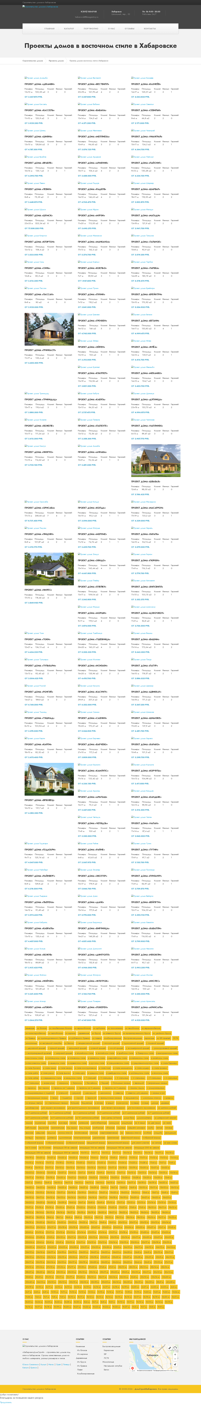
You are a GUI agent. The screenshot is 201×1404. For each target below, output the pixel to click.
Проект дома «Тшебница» (94, 639)
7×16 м (110, 1291)
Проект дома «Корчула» (146, 770)
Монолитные (108, 1361)
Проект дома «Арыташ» (92, 797)
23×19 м (167, 1242)
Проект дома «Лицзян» (39, 534)
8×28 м (68, 1301)
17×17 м (29, 1207)
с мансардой (89, 1093)
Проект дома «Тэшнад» (39, 718)
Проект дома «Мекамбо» (146, 373)
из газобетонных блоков (60, 1028)
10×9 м (123, 1157)
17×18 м (39, 1207)
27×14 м (40, 1267)
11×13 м (164, 1157)
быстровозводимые (133, 1038)
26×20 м (94, 1262)
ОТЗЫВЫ (129, 28)
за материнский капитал (165, 1117)
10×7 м (104, 1157)
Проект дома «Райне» (91, 849)
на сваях (167, 1122)
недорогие (43, 1127)
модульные (127, 1122)
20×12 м (144, 1222)
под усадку (85, 1127)
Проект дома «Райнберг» (40, 876)
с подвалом (66, 1097)
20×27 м (151, 1227)
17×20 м (60, 1207)
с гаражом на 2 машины (88, 1087)
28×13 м (144, 1267)
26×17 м (72, 1262)
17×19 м (49, 1207)
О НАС (111, 28)
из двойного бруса (162, 1033)
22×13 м (93, 1237)
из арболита (99, 1028)
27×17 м (71, 1267)
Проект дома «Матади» (145, 215)
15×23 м (125, 1192)
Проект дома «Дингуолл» (94, 954)
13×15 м (163, 1172)
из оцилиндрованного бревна (52, 1038)
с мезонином (105, 1093)
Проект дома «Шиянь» (38, 136)
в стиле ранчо (47, 1073)
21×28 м (40, 1237)
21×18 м (123, 1232)
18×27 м (29, 1217)
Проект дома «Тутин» (144, 849)
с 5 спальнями (154, 1078)
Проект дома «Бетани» (145, 320)
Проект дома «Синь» (37, 268)
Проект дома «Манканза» (94, 241)
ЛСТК (175, 1038)
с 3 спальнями (121, 1078)
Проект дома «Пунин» (91, 294)
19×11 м (98, 1217)
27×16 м (61, 1267)
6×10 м (39, 1286)
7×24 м (175, 1291)
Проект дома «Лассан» (39, 294)
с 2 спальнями (105, 1078)
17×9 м (142, 1207)
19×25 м (83, 1222)
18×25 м (155, 1212)
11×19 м (70, 1162)
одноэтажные (65, 1137)
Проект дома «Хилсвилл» (147, 586)
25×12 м (30, 1257)
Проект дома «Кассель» (40, 110)
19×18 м (172, 1217)
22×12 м (82, 1237)
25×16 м (73, 1257)
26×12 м (40, 1262)
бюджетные (87, 1102)
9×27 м (126, 1306)
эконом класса (65, 1132)
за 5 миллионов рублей (108, 1112)
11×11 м (143, 1157)
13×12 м (131, 1172)
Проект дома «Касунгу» (92, 691)
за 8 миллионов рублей (37, 1117)
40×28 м (170, 1282)
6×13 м (68, 1286)
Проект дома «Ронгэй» (39, 691)
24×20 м (83, 1252)
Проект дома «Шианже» (146, 718)
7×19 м (138, 1291)
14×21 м (174, 1182)
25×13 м (40, 1257)
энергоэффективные (109, 1132)
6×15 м (87, 1286)
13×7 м (29, 1182)
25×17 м (84, 1257)
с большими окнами (120, 1083)
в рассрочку (122, 1102)
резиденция (170, 1132)
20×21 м (95, 1227)
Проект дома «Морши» (92, 613)
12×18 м (122, 1167)
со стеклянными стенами (56, 1102)
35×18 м (95, 1282)
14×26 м (73, 1187)
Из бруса (81, 1361)
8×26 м (58, 1301)
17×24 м (102, 1207)
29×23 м (115, 1272)
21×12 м (60, 1232)
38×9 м (160, 1282)
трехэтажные (113, 1137)
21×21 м (155, 1232)
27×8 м (102, 1267)
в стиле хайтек (32, 1078)
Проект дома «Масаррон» (147, 507)
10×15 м (138, 1152)
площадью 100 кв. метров (92, 1147)
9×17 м (38, 1306)
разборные (98, 1127)
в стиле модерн (142, 1068)
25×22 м (116, 1257)
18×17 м (71, 1212)
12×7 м (81, 1172)
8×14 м (109, 1296)
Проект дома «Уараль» (145, 534)
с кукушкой (76, 1093)
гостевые (135, 1102)
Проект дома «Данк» (91, 902)
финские (29, 1132)
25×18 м (94, 1257)
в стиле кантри (65, 1068)
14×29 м (94, 1187)
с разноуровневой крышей (164, 1048)
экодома (51, 1132)
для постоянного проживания (141, 1107)
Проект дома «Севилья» (146, 110)
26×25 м (127, 1262)
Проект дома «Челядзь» (93, 823)
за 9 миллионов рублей (62, 1117)
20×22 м (106, 1227)
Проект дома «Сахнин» (92, 718)
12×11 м (49, 1167)
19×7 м (93, 1222)
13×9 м (48, 1182)
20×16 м (41, 1227)
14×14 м (100, 1182)
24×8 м (138, 1252)
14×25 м (62, 1187)
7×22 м (166, 1291)
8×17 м (137, 1296)
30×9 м (39, 1276)
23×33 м (96, 1247)
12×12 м (60, 1167)
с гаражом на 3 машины (114, 1087)
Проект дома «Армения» (93, 162)
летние (73, 1122)
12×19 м (133, 1167)
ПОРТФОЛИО (91, 28)
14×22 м (30, 1187)
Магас (51, 1364)
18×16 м (60, 1212)
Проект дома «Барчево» (93, 744)
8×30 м (77, 1301)
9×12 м (140, 1301)
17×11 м (120, 1202)
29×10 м (61, 1272)
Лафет (80, 1369)
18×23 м (134, 1212)
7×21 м (157, 1291)
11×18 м (60, 1162)
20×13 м (155, 1222)
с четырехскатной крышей (88, 1043)
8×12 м (90, 1296)
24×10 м (128, 1247)
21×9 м (50, 1237)
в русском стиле (96, 1063)
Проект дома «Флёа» (144, 347)
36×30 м (127, 1282)
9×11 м (130, 1301)
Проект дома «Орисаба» (40, 507)
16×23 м (167, 1197)
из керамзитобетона (151, 1028)
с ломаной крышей (155, 1043)
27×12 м (29, 1267)
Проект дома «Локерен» (93, 1007)
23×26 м (74, 1247)
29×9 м (125, 1272)
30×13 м (168, 1272)
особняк (147, 1132)
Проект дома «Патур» (144, 665)
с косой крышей (115, 1048)
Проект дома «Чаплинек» (147, 425)
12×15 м (91, 1167)
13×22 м (82, 1177)
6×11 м (49, 1286)
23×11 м (81, 1242)
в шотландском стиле (139, 1073)
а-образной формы (75, 1142)
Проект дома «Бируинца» (94, 928)
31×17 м (70, 1276)
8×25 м (48, 1301)
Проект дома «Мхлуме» (92, 534)
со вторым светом (34, 1102)
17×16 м (172, 1202)
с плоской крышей (111, 1043)
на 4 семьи (140, 1122)
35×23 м (106, 1282)
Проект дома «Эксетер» (92, 876)
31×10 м (49, 1276)
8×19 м (156, 1296)
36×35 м (149, 1282)
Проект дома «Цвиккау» (146, 691)
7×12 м (73, 1291)
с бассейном (91, 1083)
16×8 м (91, 1202)
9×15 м (168, 1301)
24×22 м (105, 1252)
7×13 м (82, 1291)
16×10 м (30, 1197)
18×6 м (50, 1217)
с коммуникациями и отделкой (40, 1093)
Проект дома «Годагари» (40, 849)
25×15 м (62, 1257)
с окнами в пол (158, 1093)
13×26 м (126, 1177)
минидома (114, 1122)
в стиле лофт (104, 1068)
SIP (105, 1354)
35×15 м (73, 1282)
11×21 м (91, 1162)
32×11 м (102, 1276)
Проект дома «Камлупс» (93, 770)
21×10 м (39, 1232)
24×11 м (138, 1247)
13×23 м (93, 1177)
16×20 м (135, 1197)
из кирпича (70, 1033)
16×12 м (50, 1197)
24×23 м (117, 1252)
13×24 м (104, 1177)
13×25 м (115, 1177)
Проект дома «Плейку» (92, 586)
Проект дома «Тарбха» (145, 268)
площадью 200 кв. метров (146, 1147)
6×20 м (135, 1286)
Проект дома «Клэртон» (40, 241)
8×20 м (165, 1296)
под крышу (72, 1127)
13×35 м (158, 1177)
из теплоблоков (55, 1033)
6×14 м (77, 1286)
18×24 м (144, 1212)
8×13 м (100, 1296)
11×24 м (122, 1162)
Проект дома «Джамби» (40, 84)
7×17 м (119, 1291)
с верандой (138, 1083)
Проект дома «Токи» (37, 639)
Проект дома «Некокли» (146, 954)
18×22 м (123, 1212)
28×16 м (165, 1267)
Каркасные (109, 1350)
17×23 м (91, 1207)
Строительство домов (33, 60)
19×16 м (151, 1217)
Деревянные (81, 1358)
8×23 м (29, 1301)
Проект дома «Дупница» (146, 399)
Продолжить (6, 1402)
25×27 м (127, 1257)
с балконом (76, 1083)
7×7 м (46, 1296)
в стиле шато (79, 1073)
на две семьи (154, 1122)
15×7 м (155, 1192)
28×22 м (40, 1272)
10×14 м (127, 1152)
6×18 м (116, 1286)
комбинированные (112, 1038)
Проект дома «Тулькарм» (40, 665)
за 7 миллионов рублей (159, 1112)
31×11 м (60, 1276)
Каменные (80, 1346)
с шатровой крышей (63, 1053)
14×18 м (142, 1182)
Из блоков (82, 1350)
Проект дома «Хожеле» (39, 425)
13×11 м (121, 1172)
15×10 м (143, 1187)
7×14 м (91, 1291)
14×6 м (104, 1187)
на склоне (156, 1142)
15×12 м (164, 1187)
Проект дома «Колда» (92, 507)
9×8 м (152, 1306)
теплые (159, 1127)
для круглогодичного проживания (83, 1107)
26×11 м (29, 1262)
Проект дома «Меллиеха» (94, 136)
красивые (63, 1122)
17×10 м (110, 1202)
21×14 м (81, 1232)
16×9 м (100, 1202)
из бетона (69, 1043)
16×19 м (124, 1197)
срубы (151, 1127)
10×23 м (73, 1157)
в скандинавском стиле (118, 1063)
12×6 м (72, 1172)
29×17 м (104, 1272)
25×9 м (159, 1257)
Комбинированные (85, 1373)
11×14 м (174, 1157)
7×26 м (29, 1296)
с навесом (118, 1093)
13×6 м (168, 1177)
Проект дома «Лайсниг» (146, 162)
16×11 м (40, 1197)
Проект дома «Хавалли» (146, 928)
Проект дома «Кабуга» (91, 399)
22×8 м (50, 1242)
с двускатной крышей (35, 1048)
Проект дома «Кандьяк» (146, 797)
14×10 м (58, 1182)
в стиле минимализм (122, 1068)
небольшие (31, 1127)
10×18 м (170, 1152)
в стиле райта (32, 1073)
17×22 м (81, 1207)
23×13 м (102, 1242)
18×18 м (81, 1212)
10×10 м (85, 1152)
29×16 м (93, 1272)
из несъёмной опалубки (51, 1043)
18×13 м (29, 1212)
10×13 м (116, 1152)
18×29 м (40, 1217)
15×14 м (29, 1192)
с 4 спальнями (138, 1078)
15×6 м (145, 1192)
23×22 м (52, 1247)
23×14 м (113, 1242)
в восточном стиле (34, 1058)
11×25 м (133, 1162)
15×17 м (61, 1192)
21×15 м (92, 1232)
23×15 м (124, 1242)
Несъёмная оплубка (113, 1365)
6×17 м (106, 1286)
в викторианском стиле (166, 1053)
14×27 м (84, 1187)
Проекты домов (56, 60)
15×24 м (136, 1192)
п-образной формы (151, 1137)
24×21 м (95, 1252)
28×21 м (30, 1272)
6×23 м (164, 1286)
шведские (40, 1132)
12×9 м (100, 1172)
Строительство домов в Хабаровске (39, 1389)
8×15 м (118, 1296)
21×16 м (102, 1232)
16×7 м (81, 1202)
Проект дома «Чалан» (145, 823)
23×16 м (135, 1242)
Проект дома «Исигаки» (93, 665)
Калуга (26, 1367)
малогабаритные (98, 1122)
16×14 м (71, 1197)
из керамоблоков (83, 1028)
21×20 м (145, 1232)
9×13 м (149, 1301)
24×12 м (149, 1247)
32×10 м (92, 1276)
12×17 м (112, 1167)
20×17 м (52, 1227)
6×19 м (125, 1286)
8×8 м (103, 1301)
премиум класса (133, 1132)
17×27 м (123, 1207)
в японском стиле (160, 1073)
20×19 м (73, 1227)
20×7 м (161, 1227)
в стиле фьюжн (63, 1073)
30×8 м (29, 1276)
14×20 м (163, 1182)
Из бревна (82, 1365)
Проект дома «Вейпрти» (146, 902)
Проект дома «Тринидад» (41, 399)
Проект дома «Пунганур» (146, 876)
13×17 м (29, 1177)
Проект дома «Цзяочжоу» (147, 613)
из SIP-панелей (163, 1038)
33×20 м (166, 1276)
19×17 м (161, 1217)
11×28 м (143, 1162)
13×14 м (152, 1172)
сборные (110, 1127)
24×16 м (40, 1252)
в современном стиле (51, 1078)
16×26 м (51, 1202)
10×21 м (51, 1157)
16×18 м (113, 1197)
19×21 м (51, 1222)
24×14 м (171, 1247)
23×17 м (145, 1242)
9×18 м (48, 1306)
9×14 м (159, 1301)
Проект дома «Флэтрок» (93, 981)
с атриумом (62, 1083)
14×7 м (114, 1187)
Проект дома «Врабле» (38, 162)
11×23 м (112, 1162)
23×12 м (92, 1242)
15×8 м (164, 1192)
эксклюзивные (81, 1132)
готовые (145, 1102)
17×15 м (161, 1202)
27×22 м (93, 1267)
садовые (121, 1127)
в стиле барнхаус (169, 1063)
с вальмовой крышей (77, 1048)
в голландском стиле (55, 1058)
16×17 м (103, 1197)
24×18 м (62, 1252)
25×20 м (105, 1257)
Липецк (66, 1364)
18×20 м (102, 1212)
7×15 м (101, 1291)
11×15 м (29, 1162)
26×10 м (170, 1257)
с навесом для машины (137, 1093)
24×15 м (30, 1252)
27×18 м (82, 1267)
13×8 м (38, 1182)
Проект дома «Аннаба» (92, 452)
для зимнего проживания (53, 1107)
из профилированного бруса (136, 1033)
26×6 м (138, 1262)
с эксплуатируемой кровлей (38, 1053)
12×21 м (154, 1167)
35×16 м (84, 1282)
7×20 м (147, 1291)
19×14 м (130, 1217)
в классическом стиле (36, 1063)
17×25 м (112, 1207)
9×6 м (135, 1306)
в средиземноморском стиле (145, 1063)
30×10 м (136, 1272)
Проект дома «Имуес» (38, 589)
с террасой (91, 1097)
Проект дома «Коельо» (92, 268)
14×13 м (89, 1182)
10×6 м (94, 1157)
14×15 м (110, 1182)
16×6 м (72, 1202)
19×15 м (141, 1217)
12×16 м (102, 1167)
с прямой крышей (56, 1048)
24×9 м (147, 1252)
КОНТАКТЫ (150, 28)
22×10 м (61, 1237)
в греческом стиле (96, 1058)
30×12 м (158, 1272)
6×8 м (37, 1291)
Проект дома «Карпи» (38, 744)
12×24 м (40, 1172)
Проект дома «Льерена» (39, 902)
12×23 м (30, 1172)
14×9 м (133, 1187)
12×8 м (91, 1172)
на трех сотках (170, 1142)
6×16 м (97, 1286)
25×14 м (51, 1257)
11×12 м (153, 1157)
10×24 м (84, 1157)
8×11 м (81, 1296)
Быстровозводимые (111, 1346)
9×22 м (86, 1306)
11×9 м (29, 1167)
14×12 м (79, 1182)
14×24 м (51, 1187)
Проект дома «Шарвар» (145, 189)
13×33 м (147, 1177)
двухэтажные (99, 1137)
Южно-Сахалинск (31, 1364)
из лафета (96, 1038)
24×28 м (128, 1252)
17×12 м (131, 1202)
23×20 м (30, 1247)
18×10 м (152, 1207)
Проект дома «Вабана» (92, 110)
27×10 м (158, 1262)
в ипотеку (99, 1102)
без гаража (44, 1087)
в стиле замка (49, 1068)
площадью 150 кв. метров (119, 1147)
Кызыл (43, 1364)
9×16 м (29, 1306)
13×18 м (40, 1177)
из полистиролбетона (36, 1033)
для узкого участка (140, 1142)
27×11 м (168, 1262)
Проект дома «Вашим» (145, 639)
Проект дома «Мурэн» (91, 215)
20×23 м (118, 1227)
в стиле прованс (159, 1068)
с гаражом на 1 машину (63, 1087)
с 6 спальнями (170, 1078)
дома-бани (129, 1117)
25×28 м (138, 1257)
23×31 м (85, 1247)
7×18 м (128, 1291)
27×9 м (112, 1267)
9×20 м (67, 1306)
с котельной (62, 1093)
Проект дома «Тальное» (146, 241)
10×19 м (30, 1157)
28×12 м (133, 1267)
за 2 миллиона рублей (36, 1112)
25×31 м (149, 1257)
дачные (154, 1102)
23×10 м (70, 1242)
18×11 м (162, 1207)
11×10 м (133, 1157)
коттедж (29, 1137)
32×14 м (113, 1276)
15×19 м (82, 1192)
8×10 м (71, 1296)
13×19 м (50, 1177)
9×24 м (106, 1306)
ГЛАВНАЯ (49, 28)
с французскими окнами (110, 1097)
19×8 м (103, 1222)
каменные (30, 1028)
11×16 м (39, 1162)
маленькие (83, 1122)
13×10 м (111, 1172)
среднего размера (136, 1127)
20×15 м (30, 1227)
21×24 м (30, 1237)
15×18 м (71, 1192)
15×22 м (114, 1192)
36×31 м (139, 1282)
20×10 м (123, 1222)
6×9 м (45, 1291)
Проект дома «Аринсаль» (147, 1007)
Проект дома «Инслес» (145, 981)
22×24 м (30, 1242)
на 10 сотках (45, 1147)
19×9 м (112, 1222)
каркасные (149, 1038)
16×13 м (61, 1197)
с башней (104, 1083)
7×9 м (62, 1296)
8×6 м (87, 1301)
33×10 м (144, 1276)
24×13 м (160, 1247)
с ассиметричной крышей (137, 1048)
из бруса (96, 1033)
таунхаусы (40, 1137)
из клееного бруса (111, 1033)
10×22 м (62, 1157)
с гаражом (31, 1087)
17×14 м (151, 1202)
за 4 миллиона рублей (84, 1112)
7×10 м (54, 1291)
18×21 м (112, 1212)
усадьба (158, 1132)
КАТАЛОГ (69, 28)
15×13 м (174, 1187)
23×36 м (107, 1247)
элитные (93, 1132)
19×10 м (88, 1217)
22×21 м (158, 1237)
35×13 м (62, 1282)
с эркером (168, 1097)
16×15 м (82, 1197)
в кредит (110, 1102)
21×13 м (71, 1232)
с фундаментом (131, 1097)
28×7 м (50, 1272)
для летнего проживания (113, 1107)
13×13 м (142, 1172)
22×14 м (104, 1237)
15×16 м (50, 1192)
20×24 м (129, 1227)
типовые (168, 1127)
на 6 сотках (31, 1147)
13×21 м (72, 1177)
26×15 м (62, 1262)
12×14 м (81, 1167)
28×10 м (122, 1267)
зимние (29, 1122)
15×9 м (174, 1192)
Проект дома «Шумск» (39, 215)
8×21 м (175, 1296)
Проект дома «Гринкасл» (40, 350)
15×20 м (93, 1192)
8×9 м (112, 1301)
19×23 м (72, 1222)
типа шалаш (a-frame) (111, 1117)
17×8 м (133, 1207)
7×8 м (54, 1296)
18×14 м (40, 1212)
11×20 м (81, 1162)
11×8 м (172, 1162)
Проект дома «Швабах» (145, 481)
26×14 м (51, 1262)
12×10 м (39, 1167)
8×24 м (38, 1301)
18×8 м (69, 1217)
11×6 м (153, 1162)
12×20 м (144, 1167)
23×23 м (63, 1247)
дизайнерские (32, 1107)
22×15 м (115, 1237)
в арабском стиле (125, 1053)
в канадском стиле (72, 1078)
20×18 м (62, 1227)
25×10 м (158, 1252)
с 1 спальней (90, 1078)
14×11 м (68, 1182)
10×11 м (95, 1152)
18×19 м (91, 1212)
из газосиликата (115, 1028)
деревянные (83, 1033)
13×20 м (61, 1177)
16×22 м (156, 1197)
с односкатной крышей (132, 1043)
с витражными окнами (157, 1083)
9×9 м (161, 1306)
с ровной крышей (97, 1048)
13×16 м (173, 1172)
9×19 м (57, 1306)
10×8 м (113, 1157)
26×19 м (83, 1262)
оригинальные (57, 1127)
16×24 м (30, 1202)
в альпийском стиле (84, 1053)
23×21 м (41, 1247)
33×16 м (155, 1276)
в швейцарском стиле (116, 1073)
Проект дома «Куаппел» (93, 373)
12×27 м (62, 1172)
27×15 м (50, 1267)
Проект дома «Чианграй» (146, 136)
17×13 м (141, 1202)
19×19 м (29, 1222)
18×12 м (172, 1207)
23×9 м (117, 1247)
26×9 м (147, 1262)
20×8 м (171, 1227)
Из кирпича (82, 1354)
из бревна (30, 1038)
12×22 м (165, 1167)
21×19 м (134, 1232)
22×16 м (125, 1237)
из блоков (41, 1028)
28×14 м (154, 1267)
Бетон (106, 1369)
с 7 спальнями (32, 1083)
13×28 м (136, 1177)
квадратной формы (96, 1142)
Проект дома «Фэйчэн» (39, 981)
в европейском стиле (117, 1058)
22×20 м (147, 1237)
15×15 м (40, 1192)
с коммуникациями (155, 1087)
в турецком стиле (96, 1073)
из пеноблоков (132, 1028)
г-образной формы (55, 1142)
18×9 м (78, 1217)
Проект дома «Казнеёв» (146, 84)
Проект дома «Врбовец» (39, 800)
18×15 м (50, 1212)
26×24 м (116, 1262)
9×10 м (121, 1301)
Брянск (34, 1367)
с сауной (78, 1097)
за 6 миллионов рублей (134, 1112)
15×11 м (153, 1187)
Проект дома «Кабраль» (39, 928)
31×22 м (81, 1276)
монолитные (31, 1043)
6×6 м (174, 1286)
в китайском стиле (159, 1058)
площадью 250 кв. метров (38, 1152)
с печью (54, 1097)
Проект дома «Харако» (145, 744)
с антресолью (48, 1083)
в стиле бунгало (33, 1068)
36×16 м (117, 1282)
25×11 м (169, 1252)
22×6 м (40, 1242)
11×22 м (101, 1162)
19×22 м (62, 1222)
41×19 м (29, 1286)
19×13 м (119, 1217)
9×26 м (116, 1306)
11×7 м (162, 1162)
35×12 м (52, 1282)
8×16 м (128, 1296)
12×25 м (51, 1172)
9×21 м (77, 1306)
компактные (40, 1122)
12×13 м (70, 1167)
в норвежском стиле (77, 1063)
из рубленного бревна (79, 1038)
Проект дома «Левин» (38, 189)
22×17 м (136, 1237)
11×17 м (49, 1162)
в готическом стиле (76, 1058)
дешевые (165, 1102)
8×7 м (95, 1301)
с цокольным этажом (151, 1097)
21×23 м (166, 1232)
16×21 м (145, 1197)
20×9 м (29, 1232)
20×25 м (140, 1227)
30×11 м (147, 1272)
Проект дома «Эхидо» (92, 560)
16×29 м (62, 1202)
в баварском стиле (145, 1053)
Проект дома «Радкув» (92, 189)
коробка (52, 1122)
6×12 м (58, 1286)
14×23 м (40, 1187)
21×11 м (50, 1232)
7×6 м (38, 1296)
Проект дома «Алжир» (39, 1007)
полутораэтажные (82, 1137)
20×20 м (84, 1227)
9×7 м (144, 1306)
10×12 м (106, 1152)
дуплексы (52, 1137)
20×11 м (133, 1222)
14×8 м (123, 1187)
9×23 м (96, 1306)
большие (75, 1102)
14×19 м (152, 1182)
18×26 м (166, 1212)
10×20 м (40, 1157)
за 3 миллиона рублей (60, 1112)
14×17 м (131, 1182)
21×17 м (113, 1232)
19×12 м (109, 1217)
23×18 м (156, 1242)
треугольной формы (131, 1137)
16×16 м (92, 1197)
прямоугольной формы (118, 1142)
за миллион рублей (167, 1107)
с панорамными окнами (37, 1097)
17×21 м (70, 1207)
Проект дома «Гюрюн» (145, 560)
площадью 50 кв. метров (65, 1147)
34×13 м (41, 1282)
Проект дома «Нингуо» (39, 452)
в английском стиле (105, 1053)
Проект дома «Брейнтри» (146, 294)
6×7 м (28, 1291)
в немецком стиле (57, 1063)
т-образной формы (34, 1142)
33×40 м (30, 1282)
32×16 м (124, 1276)
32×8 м (134, 1276)
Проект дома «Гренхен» (92, 320)
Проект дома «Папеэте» (93, 425)
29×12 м (72, 1272)
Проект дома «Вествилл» (93, 84)
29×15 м (83, 1272)
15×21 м (103, 1192)
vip (121, 1132)
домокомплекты (144, 1117)
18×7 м (59, 1217)
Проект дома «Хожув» (38, 954)
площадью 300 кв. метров (65, 1152)
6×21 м (145, 1286)
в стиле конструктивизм (85, 1068)
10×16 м (148, 1152)
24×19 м (73, 1252)
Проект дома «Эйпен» (91, 347)
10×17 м (159, 1152)
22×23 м (169, 1237)
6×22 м (154, 1286)
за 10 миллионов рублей (87, 1117)
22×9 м (59, 1242)
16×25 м (40, 1202)
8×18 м (147, 1296)
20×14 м (166, 1222)
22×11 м (71, 1237)
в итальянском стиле (139, 1058)
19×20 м (40, 1222)
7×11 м (64, 1291)
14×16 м (121, 1182)
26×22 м (105, 1262)
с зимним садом (136, 1087)
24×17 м (51, 1252)
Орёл (58, 1364)
